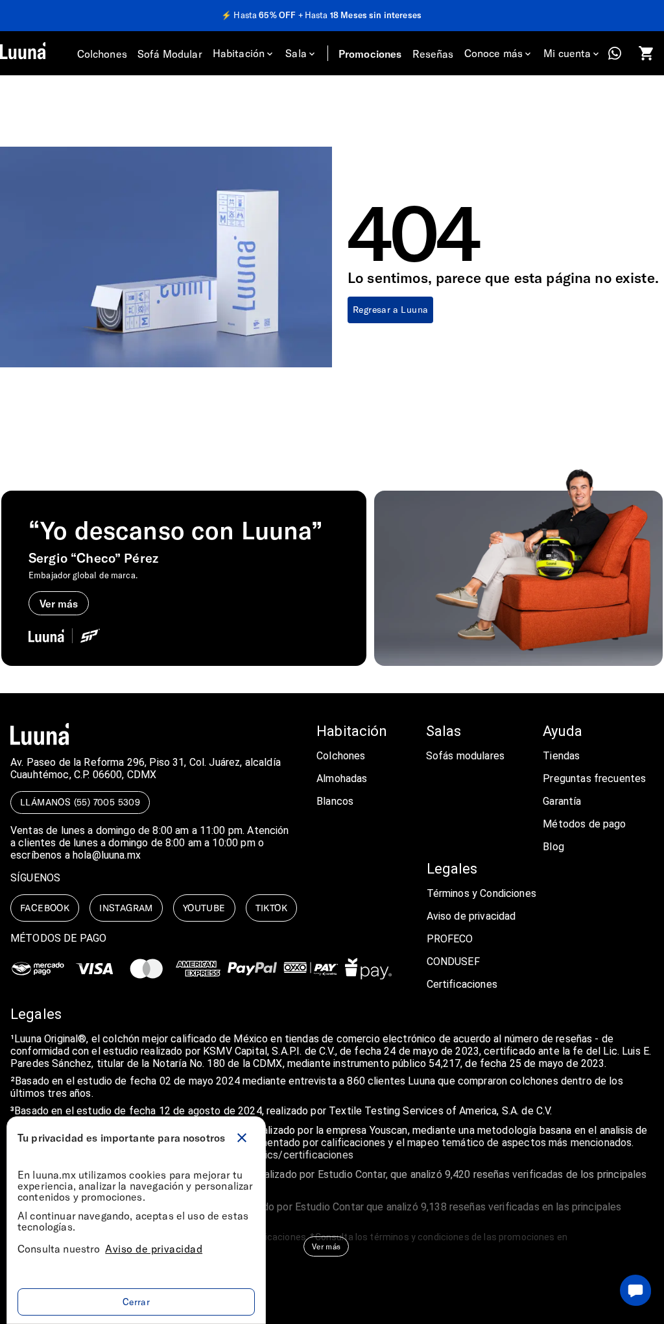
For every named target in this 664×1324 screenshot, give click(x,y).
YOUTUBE (204, 907)
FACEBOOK (44, 907)
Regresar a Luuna (390, 309)
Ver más (326, 1246)
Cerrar (136, 1301)
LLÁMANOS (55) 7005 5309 (80, 801)
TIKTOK (271, 907)
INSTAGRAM (126, 907)
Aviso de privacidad (153, 1248)
